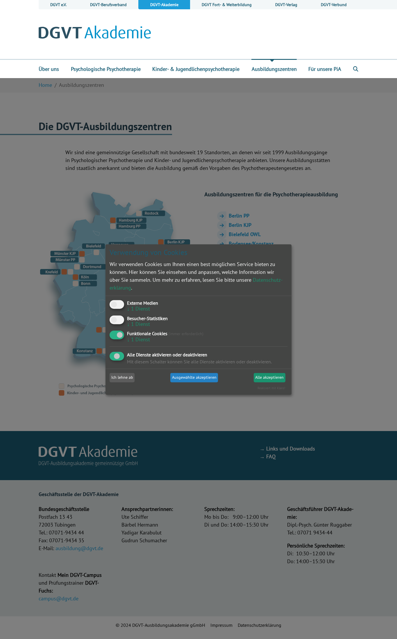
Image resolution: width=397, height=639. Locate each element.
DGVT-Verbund (334, 4)
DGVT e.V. (58, 4)
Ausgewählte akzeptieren (194, 377)
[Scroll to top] (383, 625)
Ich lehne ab (122, 377)
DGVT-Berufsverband (108, 4)
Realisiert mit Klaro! (271, 388)
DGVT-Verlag (286, 4)
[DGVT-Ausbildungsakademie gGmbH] (95, 34)
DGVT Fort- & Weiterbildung (227, 4)
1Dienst (138, 308)
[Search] (355, 69)
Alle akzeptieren (269, 377)
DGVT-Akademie (164, 4)
